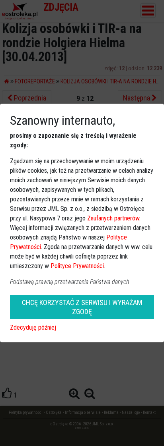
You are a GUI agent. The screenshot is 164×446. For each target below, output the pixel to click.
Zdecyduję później (33, 327)
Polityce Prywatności (77, 266)
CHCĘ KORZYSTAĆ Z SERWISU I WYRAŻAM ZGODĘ (82, 307)
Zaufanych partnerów (113, 218)
